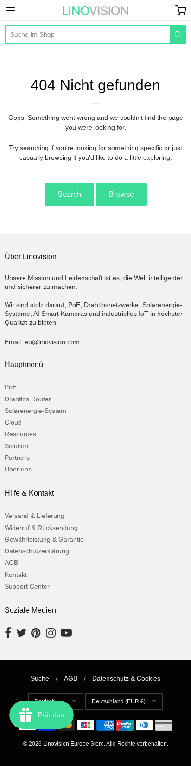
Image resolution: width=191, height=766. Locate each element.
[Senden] (178, 34)
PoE (11, 387)
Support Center (27, 586)
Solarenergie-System (35, 410)
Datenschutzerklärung (37, 551)
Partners (17, 457)
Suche (40, 678)
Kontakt (16, 574)
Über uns (18, 469)
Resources (20, 434)
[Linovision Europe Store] (95, 10)
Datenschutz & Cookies (126, 678)
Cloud (13, 422)
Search (69, 194)
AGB (11, 562)
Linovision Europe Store (73, 743)
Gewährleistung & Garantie (44, 539)
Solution (16, 446)
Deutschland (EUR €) (119, 701)
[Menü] (23, 10)
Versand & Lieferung (34, 515)
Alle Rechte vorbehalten (136, 743)
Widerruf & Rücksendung (41, 527)
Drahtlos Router (28, 399)
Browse (121, 194)
